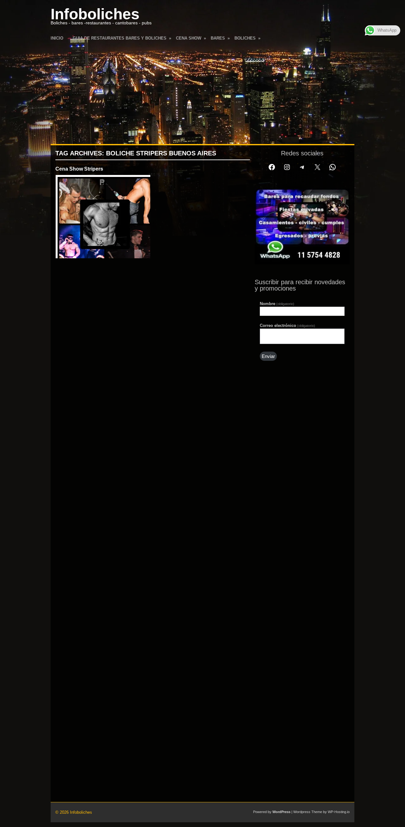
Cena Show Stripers (79, 169)
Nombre (277, 304)
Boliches (247, 38)
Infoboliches (95, 14)
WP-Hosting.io (339, 812)
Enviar (268, 356)
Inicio (57, 38)
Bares (220, 38)
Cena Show (191, 38)
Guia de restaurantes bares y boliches (122, 38)
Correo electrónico (287, 325)
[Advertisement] (202, 91)
